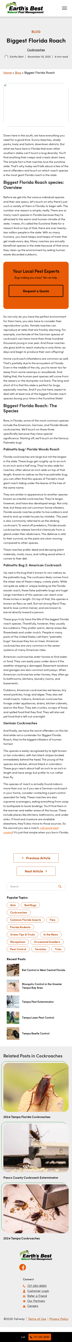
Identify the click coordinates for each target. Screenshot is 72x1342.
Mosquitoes (17, 941)
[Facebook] (22, 1266)
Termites (40, 949)
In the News (51, 934)
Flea (52, 919)
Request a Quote (36, 291)
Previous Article (38, 858)
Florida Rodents (20, 927)
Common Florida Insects (25, 919)
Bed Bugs (30, 905)
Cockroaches (36, 50)
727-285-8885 (41, 1336)
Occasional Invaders (47, 941)
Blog (18, 73)
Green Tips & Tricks (22, 934)
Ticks (58, 949)
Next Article (34, 871)
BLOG (36, 31)
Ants (13, 905)
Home (7, 73)
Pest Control (18, 949)
